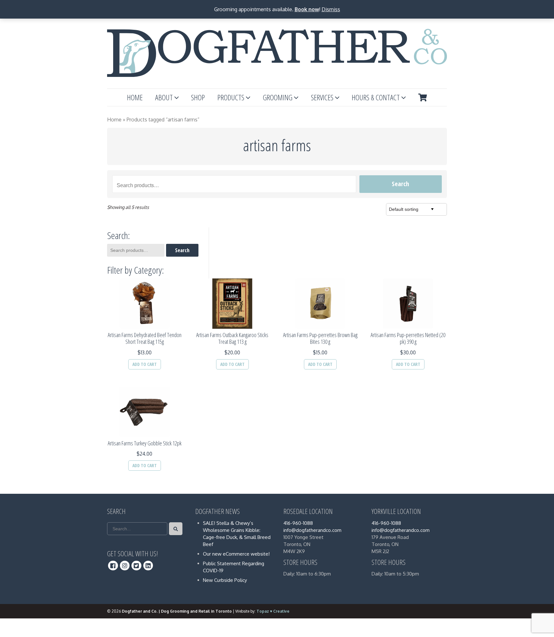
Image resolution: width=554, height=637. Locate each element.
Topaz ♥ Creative (273, 611)
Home (135, 97)
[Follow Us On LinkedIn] (148, 565)
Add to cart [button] (144, 364)
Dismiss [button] (331, 9)
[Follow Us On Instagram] (125, 565)
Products (230, 97)
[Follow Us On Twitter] (136, 565)
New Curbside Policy (225, 580)
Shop (198, 97)
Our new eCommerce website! (236, 554)
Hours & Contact (376, 97)
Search (400, 183)
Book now (307, 9)
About (164, 97)
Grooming (277, 97)
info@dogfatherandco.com (312, 530)
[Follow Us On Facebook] (113, 565)
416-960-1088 (298, 523)
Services (322, 97)
